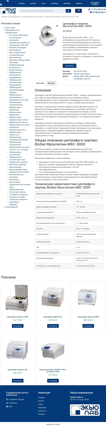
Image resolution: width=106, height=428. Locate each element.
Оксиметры (14, 179)
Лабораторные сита (17, 130)
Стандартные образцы (18, 194)
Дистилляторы (15, 57)
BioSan (76, 74)
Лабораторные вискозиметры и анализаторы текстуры (18, 97)
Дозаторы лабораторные (19, 60)
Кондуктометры (15, 70)
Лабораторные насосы (18, 122)
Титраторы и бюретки (18, 199)
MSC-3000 (84, 76)
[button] (57, 26)
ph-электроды (15, 38)
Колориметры (15, 67)
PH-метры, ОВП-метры (18, 35)
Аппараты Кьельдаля (17, 47)
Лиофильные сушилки (18, 162)
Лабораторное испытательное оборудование (15, 82)
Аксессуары (10, 28)
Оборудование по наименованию (20, 17)
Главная (21, 3)
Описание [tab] (40, 83)
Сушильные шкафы (17, 197)
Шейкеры (13, 204)
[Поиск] (68, 11)
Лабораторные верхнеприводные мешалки (16, 89)
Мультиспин (95, 76)
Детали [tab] (51, 83)
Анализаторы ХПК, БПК (18, 45)
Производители (11, 207)
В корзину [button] (18, 326)
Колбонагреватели (16, 65)
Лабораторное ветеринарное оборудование (15, 74)
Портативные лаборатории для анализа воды (20, 184)
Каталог (33, 3)
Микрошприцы (15, 167)
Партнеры (54, 3)
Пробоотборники (16, 189)
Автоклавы (13, 40)
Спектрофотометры (17, 192)
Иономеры (13, 62)
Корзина (79, 3)
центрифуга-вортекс (82, 79)
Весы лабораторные (17, 52)
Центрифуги (39, 17)
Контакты (67, 3)
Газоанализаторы (16, 55)
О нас (43, 3)
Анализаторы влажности (19, 43)
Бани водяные (15, 50)
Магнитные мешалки (17, 165)
